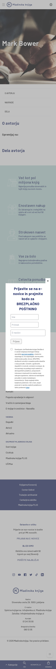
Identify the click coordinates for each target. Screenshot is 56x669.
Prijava (16, 341)
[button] (47, 280)
